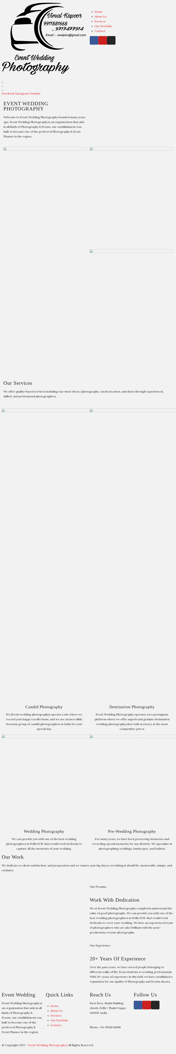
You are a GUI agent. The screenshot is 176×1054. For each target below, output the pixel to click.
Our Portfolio (103, 26)
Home (99, 11)
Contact (100, 31)
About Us (101, 16)
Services (100, 21)
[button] (132, 4)
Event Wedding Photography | (48, 1045)
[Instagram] (111, 40)
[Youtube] (102, 40)
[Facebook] (94, 40)
